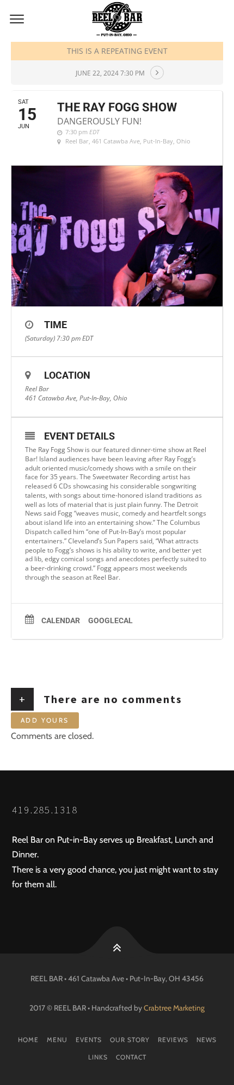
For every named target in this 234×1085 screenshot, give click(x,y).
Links (98, 1057)
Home (28, 1040)
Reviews (173, 1040)
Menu (57, 1040)
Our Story (130, 1040)
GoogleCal (110, 620)
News (206, 1040)
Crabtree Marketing (174, 1008)
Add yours (45, 720)
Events (89, 1040)
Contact (131, 1057)
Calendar (60, 620)
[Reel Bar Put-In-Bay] (117, 19)
